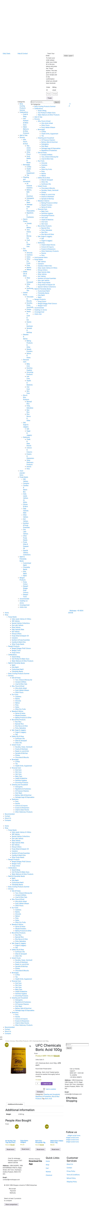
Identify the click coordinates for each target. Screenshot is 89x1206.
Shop (6, 615)
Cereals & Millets (46, 155)
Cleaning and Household (46, 138)
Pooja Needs (24, 477)
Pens (28, 469)
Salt (28, 429)
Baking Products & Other (49, 203)
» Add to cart (46, 1084)
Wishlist (48, 1172)
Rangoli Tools (42, 306)
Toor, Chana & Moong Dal (49, 157)
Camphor (26, 483)
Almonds (29, 253)
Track (50, 98)
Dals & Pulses (42, 152)
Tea (28, 175)
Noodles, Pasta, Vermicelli (49, 190)
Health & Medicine (47, 220)
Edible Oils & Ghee (25, 274)
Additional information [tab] (15, 1104)
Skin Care (44, 224)
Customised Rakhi (44, 291)
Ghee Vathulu (42, 274)
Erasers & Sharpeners (48, 249)
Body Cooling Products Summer (45, 106)
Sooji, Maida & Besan (48, 127)
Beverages (26, 164)
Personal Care (42, 209)
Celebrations (24, 112)
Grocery (22, 137)
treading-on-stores (40, 310)
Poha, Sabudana (46, 230)
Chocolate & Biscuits (48, 188)
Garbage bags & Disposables (50, 148)
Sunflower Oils (46, 184)
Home (7, 613)
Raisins (29, 267)
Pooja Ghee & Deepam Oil (46, 285)
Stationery (26, 437)
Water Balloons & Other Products (48, 115)
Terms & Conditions (73, 1175)
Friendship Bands (43, 293)
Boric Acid (48, 1098)
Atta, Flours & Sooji (25, 142)
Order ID (48, 88)
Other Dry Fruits (28, 261)
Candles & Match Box (45, 266)
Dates (28, 257)
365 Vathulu (42, 261)
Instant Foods (42, 186)
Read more (10, 1149)
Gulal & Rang (42, 110)
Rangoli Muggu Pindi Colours (47, 303)
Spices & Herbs (46, 207)
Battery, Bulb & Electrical (49, 142)
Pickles (29, 309)
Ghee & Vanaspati (47, 180)
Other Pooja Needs (25, 538)
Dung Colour (42, 301)
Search (57, 102)
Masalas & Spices (43, 201)
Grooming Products (47, 215)
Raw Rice (44, 232)
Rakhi (25, 575)
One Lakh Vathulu (25, 532)
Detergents (45, 144)
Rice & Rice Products (45, 226)
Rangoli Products (40, 299)
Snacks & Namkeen (47, 196)
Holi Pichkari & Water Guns (46, 113)
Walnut (29, 269)
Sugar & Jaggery (46, 240)
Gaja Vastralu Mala (25, 511)
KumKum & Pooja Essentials (26, 525)
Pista (28, 265)
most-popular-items (22, 473)
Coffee (29, 167)
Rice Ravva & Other (47, 234)
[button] (33, 611)
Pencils (29, 466)
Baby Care (44, 211)
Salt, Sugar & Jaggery (26, 425)
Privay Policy (71, 1171)
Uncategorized (24, 605)
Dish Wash (44, 146)
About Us (8, 818)
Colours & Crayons (47, 247)
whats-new (23, 607)
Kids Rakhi (41, 295)
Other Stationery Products (50, 251)
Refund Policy (71, 1178)
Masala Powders (46, 205)
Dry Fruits (41, 161)
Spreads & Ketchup (47, 199)
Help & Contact (23, 53)
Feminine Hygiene (47, 213)
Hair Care (44, 217)
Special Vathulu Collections (27, 553)
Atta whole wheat (29, 148)
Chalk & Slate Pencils (48, 245)
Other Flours (45, 125)
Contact (7, 816)
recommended (24, 599)
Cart (47, 1168)
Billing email (54, 88)
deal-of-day (23, 135)
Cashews (30, 255)
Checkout (49, 1175)
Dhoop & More (42, 270)
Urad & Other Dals (47, 159)
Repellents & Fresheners (49, 150)
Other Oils (44, 182)
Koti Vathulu (42, 276)
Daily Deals (6, 53)
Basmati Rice (45, 228)
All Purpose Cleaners (29, 186)
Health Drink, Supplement (49, 134)
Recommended (10, 814)
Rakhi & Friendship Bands (23, 559)
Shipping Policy (72, 1181)
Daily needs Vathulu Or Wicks (25, 498)
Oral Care (44, 222)
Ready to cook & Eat (29, 316)
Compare (8, 820)
